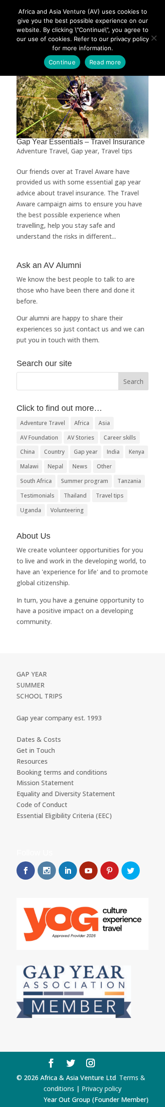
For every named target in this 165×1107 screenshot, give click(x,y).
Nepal (55, 466)
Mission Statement (45, 782)
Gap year (84, 151)
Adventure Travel (41, 151)
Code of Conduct (41, 804)
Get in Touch (35, 750)
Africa (81, 423)
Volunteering (67, 510)
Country (54, 452)
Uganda (30, 510)
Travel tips (116, 151)
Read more (105, 62)
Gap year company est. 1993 (59, 718)
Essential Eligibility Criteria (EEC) (64, 815)
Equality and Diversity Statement (65, 793)
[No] (153, 37)
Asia (104, 423)
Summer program (84, 481)
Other (104, 466)
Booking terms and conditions (61, 772)
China (27, 452)
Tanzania (129, 481)
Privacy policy (101, 1088)
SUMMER (30, 685)
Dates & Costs (38, 739)
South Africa (36, 481)
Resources (32, 761)
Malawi (29, 466)
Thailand (75, 495)
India (113, 452)
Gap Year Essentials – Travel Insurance (80, 142)
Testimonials (37, 495)
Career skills (120, 437)
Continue (62, 62)
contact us (93, 329)
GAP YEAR (31, 674)
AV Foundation (39, 437)
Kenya (136, 452)
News (80, 466)
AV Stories (80, 437)
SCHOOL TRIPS (39, 696)
